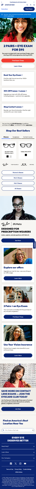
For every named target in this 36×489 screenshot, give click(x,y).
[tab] (6, 137)
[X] (16, 464)
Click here (32, 482)
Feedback (34, 245)
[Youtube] (25, 464)
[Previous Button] (1, 1)
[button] (4, 9)
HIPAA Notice (18, 472)
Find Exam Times (18, 60)
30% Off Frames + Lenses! (22, 2)
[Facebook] (11, 464)
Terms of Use (9, 469)
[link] (10, 5)
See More (18, 240)
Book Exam (29, 9)
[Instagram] (20, 464)
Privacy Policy (18, 469)
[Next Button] (34, 1)
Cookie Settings (27, 469)
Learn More (18, 66)
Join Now (18, 409)
